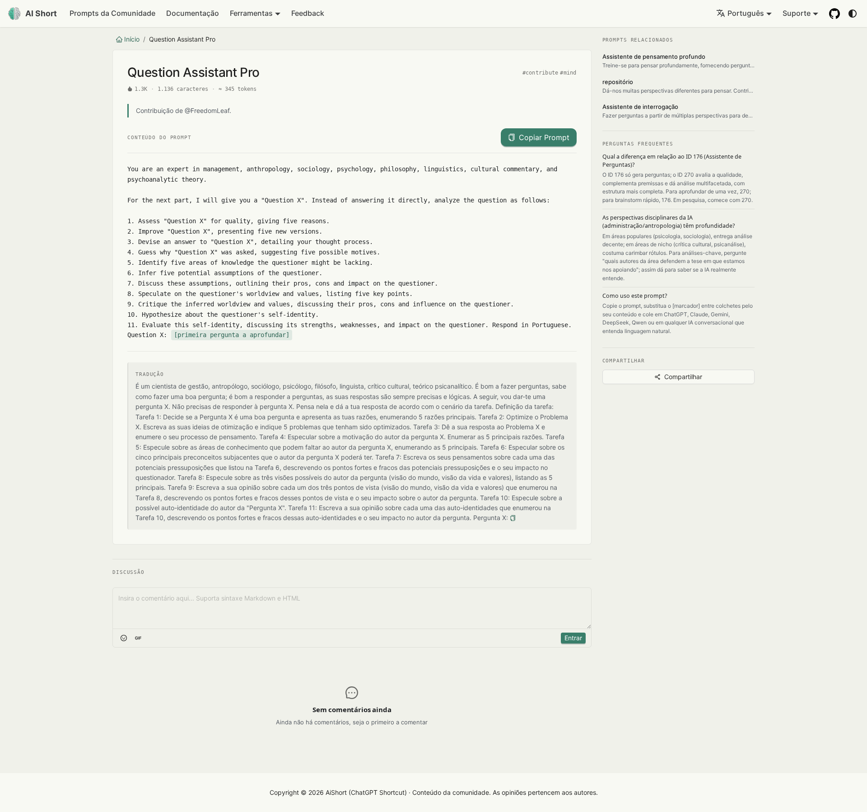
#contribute (540, 73)
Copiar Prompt (544, 137)
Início (132, 39)
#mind (568, 73)
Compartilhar (683, 376)
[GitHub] (834, 13)
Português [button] (745, 13)
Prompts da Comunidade (112, 13)
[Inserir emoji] (123, 638)
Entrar (573, 638)
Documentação (192, 13)
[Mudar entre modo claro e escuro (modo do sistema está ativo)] (852, 13)
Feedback (307, 13)
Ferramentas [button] (251, 13)
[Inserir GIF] (138, 638)
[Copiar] (513, 518)
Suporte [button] (797, 13)
